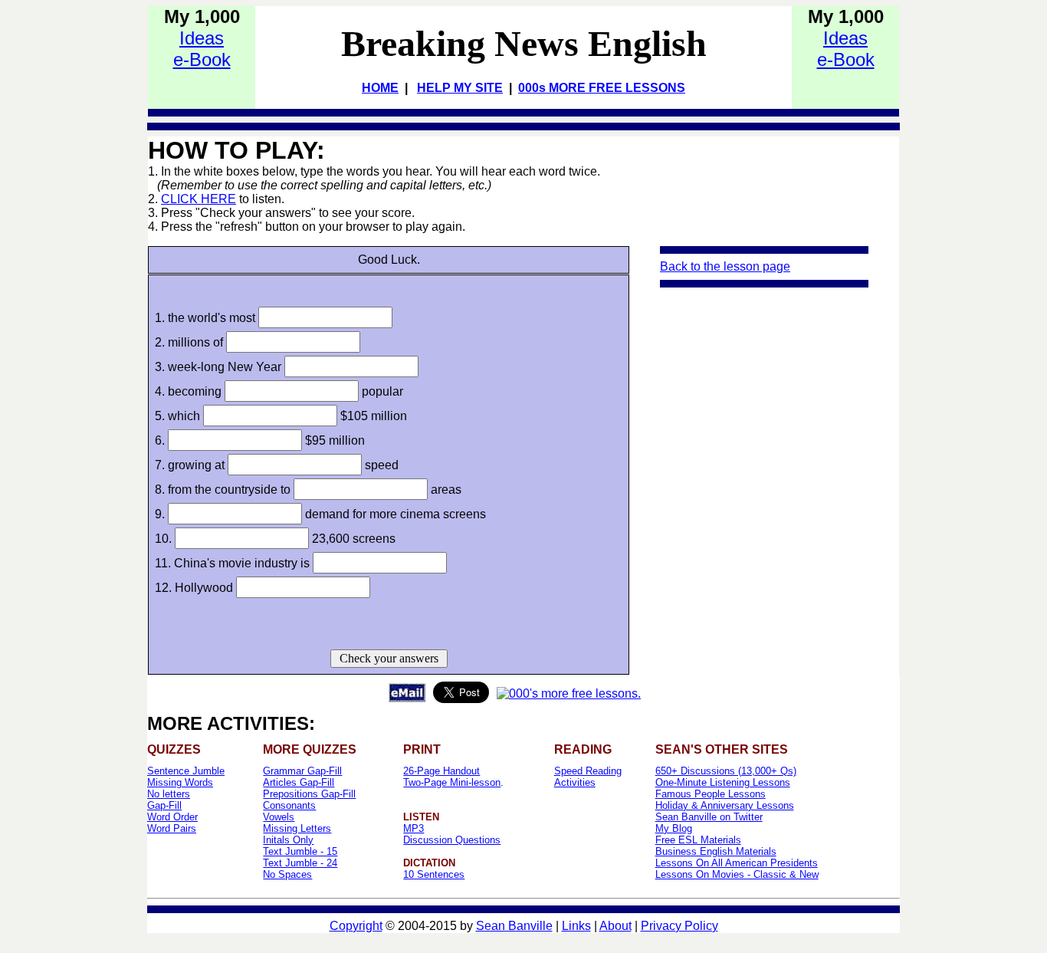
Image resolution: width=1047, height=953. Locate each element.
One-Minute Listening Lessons (722, 782)
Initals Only (288, 840)
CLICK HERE (198, 198)
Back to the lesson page (725, 266)
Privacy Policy (679, 925)
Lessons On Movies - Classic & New (737, 874)
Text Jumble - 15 (300, 851)
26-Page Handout (441, 771)
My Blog (673, 828)
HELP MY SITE (460, 87)
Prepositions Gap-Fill (309, 794)
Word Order (172, 817)
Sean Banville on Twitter (709, 817)
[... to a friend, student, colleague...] (407, 698)
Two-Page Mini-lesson (452, 782)
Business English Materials (715, 851)
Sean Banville (514, 925)
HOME (380, 87)
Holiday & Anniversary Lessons (724, 805)
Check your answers (388, 658)
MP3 (413, 828)
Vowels (278, 817)
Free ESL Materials (698, 840)
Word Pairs (171, 828)
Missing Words (180, 782)
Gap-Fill (164, 805)
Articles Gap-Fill (298, 782)
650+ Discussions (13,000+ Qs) (725, 771)
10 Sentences (433, 874)
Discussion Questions (452, 840)
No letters (168, 794)
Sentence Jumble (186, 771)
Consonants (289, 805)
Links (576, 925)
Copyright (356, 925)
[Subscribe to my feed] (569, 693)
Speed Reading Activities (588, 776)
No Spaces (287, 874)
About (615, 925)
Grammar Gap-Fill (302, 771)
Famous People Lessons (710, 794)
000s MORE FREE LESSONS (601, 87)
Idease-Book (202, 49)
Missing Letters (297, 828)
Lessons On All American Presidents (736, 863)
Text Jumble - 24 (300, 863)
